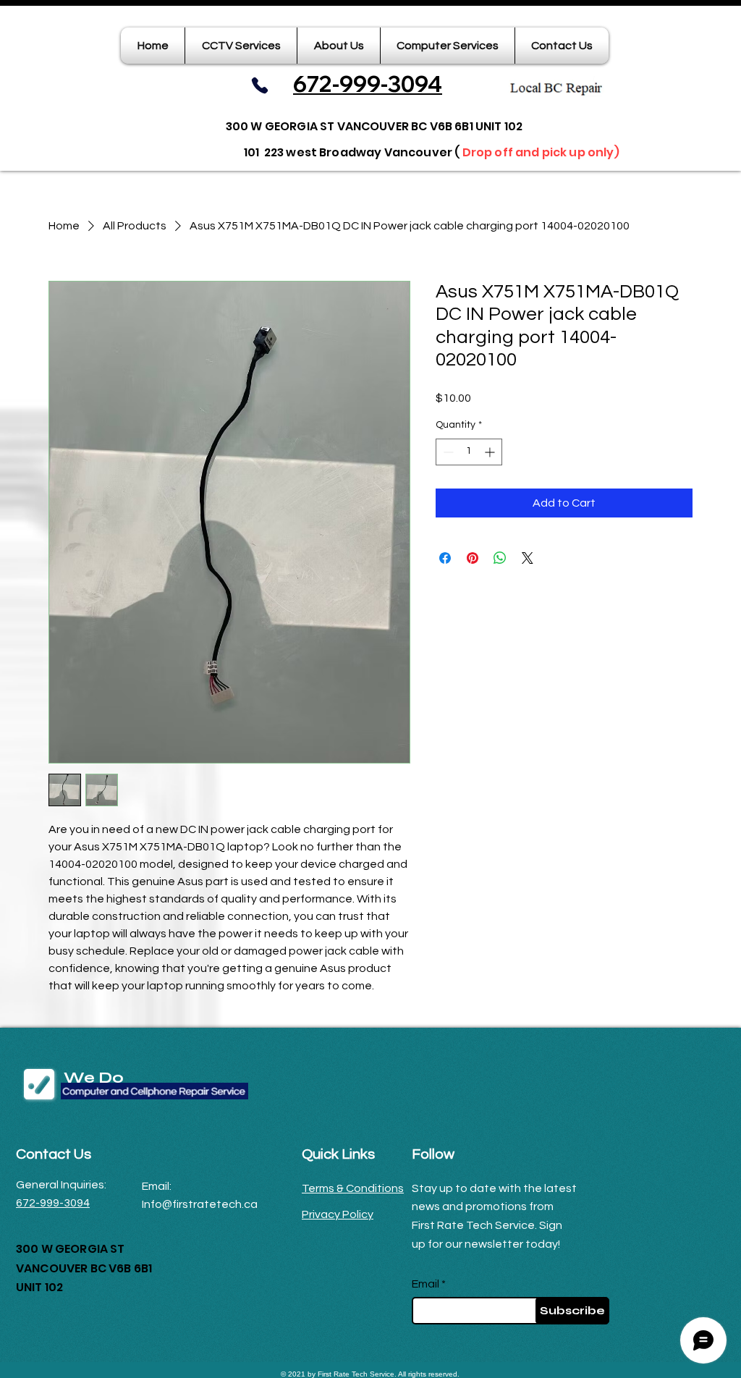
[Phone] (259, 85)
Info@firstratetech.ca (200, 1204)
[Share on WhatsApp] (500, 558)
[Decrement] (447, 452)
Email (425, 1284)
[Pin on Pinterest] (472, 558)
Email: (157, 1186)
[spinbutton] (469, 452)
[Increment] (491, 452)
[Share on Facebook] (445, 558)
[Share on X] (527, 558)
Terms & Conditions (353, 1188)
